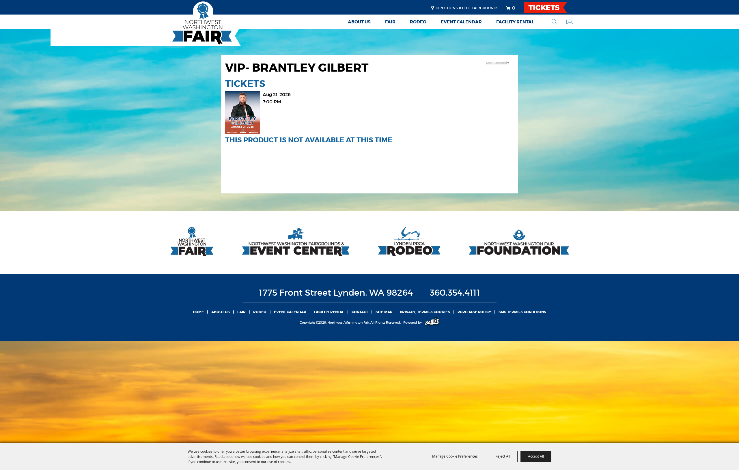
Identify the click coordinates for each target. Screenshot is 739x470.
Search (554, 22)
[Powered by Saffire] (432, 322)
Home (198, 312)
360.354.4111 (455, 292)
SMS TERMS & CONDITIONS (522, 312)
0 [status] (513, 8)
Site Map (384, 312)
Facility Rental (515, 22)
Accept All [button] (536, 456)
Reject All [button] (502, 456)
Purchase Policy (474, 312)
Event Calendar (461, 22)
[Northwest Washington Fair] (193, 23)
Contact (360, 312)
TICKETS (550, 7)
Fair (390, 22)
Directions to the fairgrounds (467, 8)
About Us (359, 22)
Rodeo (418, 22)
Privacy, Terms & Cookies (425, 312)
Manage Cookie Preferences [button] (455, 456)
